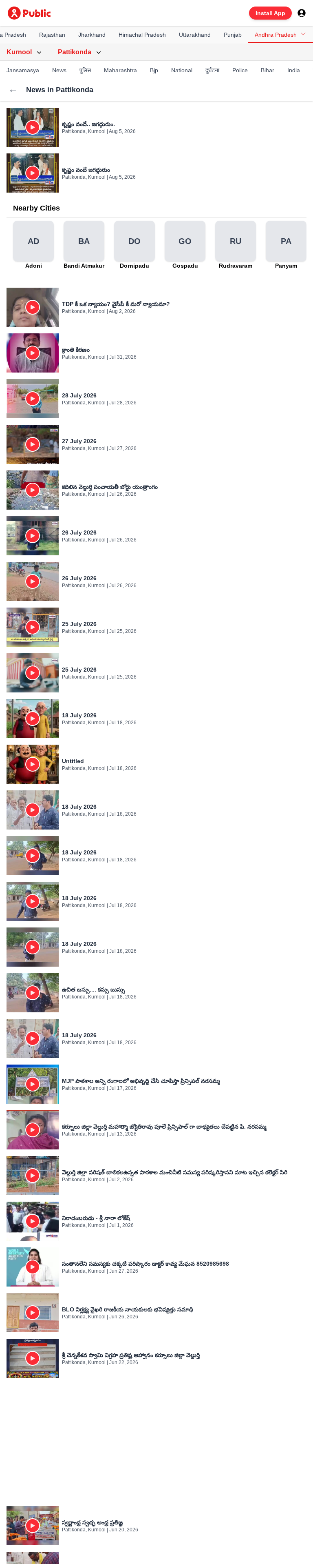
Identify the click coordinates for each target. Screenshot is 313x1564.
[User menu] (301, 13)
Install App (270, 13)
